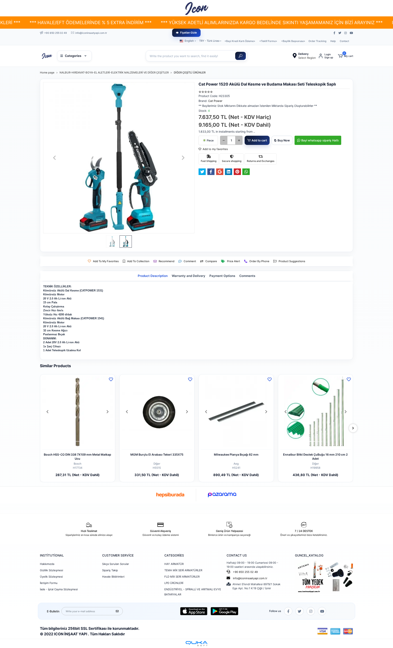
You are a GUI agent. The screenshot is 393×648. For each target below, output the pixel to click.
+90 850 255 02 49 (245, 571)
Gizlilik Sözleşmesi (51, 570)
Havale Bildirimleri (113, 576)
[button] (345, 56)
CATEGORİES (174, 555)
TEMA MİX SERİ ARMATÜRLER (183, 570)
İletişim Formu (49, 583)
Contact (344, 41)
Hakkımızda (47, 564)
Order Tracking (317, 41)
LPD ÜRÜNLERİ (173, 583)
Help (333, 41)
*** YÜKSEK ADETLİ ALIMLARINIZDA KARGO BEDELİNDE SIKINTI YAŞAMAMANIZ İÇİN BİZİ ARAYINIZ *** (227, 22)
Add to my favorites (215, 149)
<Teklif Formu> (268, 41)
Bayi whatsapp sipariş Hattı (320, 140)
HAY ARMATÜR (174, 564)
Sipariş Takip (110, 570)
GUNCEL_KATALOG (309, 555)
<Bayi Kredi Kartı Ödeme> (240, 41)
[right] (353, 428)
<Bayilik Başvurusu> (293, 41)
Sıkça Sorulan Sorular (115, 564)
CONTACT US (237, 555)
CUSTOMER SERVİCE (118, 555)
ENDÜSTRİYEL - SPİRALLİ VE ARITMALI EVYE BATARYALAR (192, 592)
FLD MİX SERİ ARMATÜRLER (182, 576)
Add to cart (259, 140)
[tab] (153, 276)
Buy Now (284, 140)
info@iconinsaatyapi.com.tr (250, 578)
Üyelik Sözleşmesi (51, 576)
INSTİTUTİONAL (52, 555)
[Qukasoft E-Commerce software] (196, 643)
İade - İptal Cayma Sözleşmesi (59, 589)
